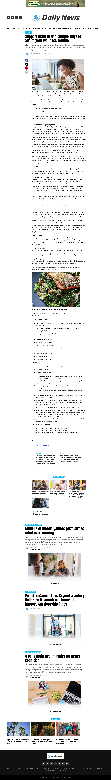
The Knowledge (56, 28)
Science (70, 28)
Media (83, 28)
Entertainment (36, 28)
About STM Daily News (92, 28)
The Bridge (72, 768)
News (12, 768)
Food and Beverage (45, 768)
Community (77, 28)
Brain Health (45, 449)
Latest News (21, 28)
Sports (64, 28)
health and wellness (56, 449)
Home (14, 28)
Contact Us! (79, 768)
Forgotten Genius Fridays (51, 770)
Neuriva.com (73, 267)
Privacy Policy (100, 768)
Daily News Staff (36, 55)
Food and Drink (46, 28)
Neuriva (34, 441)
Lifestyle (28, 28)
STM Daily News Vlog (20, 768)
